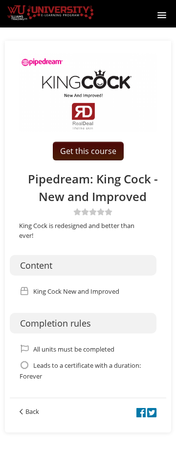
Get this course (88, 151)
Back (32, 411)
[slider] (92, 212)
